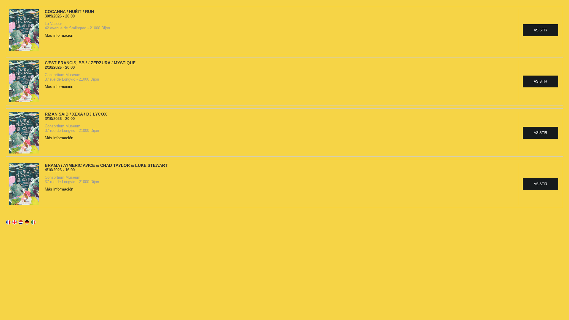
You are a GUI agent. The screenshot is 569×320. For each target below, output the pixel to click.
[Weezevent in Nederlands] (20, 222)
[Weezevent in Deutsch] (27, 222)
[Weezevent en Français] (8, 222)
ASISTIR (540, 30)
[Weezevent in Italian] (33, 222)
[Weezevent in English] (14, 222)
